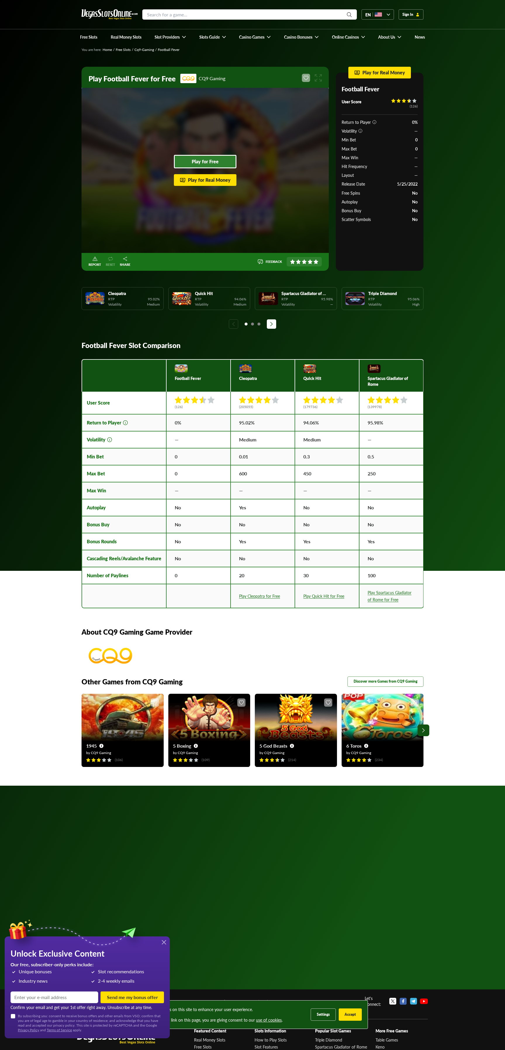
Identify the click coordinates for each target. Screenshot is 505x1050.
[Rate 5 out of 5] (316, 261)
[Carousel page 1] (246, 324)
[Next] (271, 324)
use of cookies (269, 1020)
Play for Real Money (209, 180)
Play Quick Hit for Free (323, 596)
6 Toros (354, 745)
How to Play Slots (271, 1040)
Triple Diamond (328, 1040)
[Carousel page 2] (252, 324)
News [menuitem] (420, 37)
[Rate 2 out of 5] (298, 261)
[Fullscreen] (318, 77)
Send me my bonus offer (132, 997)
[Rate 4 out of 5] (310, 261)
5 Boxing (182, 745)
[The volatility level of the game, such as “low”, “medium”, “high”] (360, 131)
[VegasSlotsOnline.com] (110, 14)
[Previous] (233, 324)
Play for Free (205, 161)
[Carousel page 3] (258, 324)
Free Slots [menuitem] (88, 37)
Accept (350, 1014)
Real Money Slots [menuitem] (126, 37)
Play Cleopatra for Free (259, 596)
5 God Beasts (273, 745)
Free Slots (123, 49)
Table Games (387, 1040)
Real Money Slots (209, 1040)
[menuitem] (170, 36)
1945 (91, 745)
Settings (323, 1014)
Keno (380, 1047)
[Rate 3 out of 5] (304, 261)
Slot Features (266, 1047)
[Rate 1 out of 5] (292, 261)
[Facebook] (403, 1001)
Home (107, 49)
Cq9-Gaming (144, 49)
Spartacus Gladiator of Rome (341, 1047)
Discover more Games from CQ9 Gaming (385, 681)
